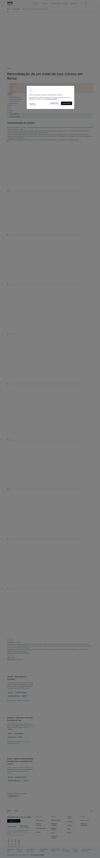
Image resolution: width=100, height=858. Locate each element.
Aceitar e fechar (66, 103)
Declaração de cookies (51, 99)
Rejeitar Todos (54, 103)
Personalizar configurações (32, 104)
